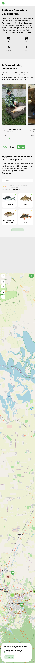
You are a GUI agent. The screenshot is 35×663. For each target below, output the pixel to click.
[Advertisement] (17, 255)
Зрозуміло (9, 657)
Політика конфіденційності (14, 653)
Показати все (17, 230)
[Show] (13, 573)
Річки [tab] (12, 147)
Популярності (17, 189)
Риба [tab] (5, 147)
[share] (3, 276)
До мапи (21, 147)
